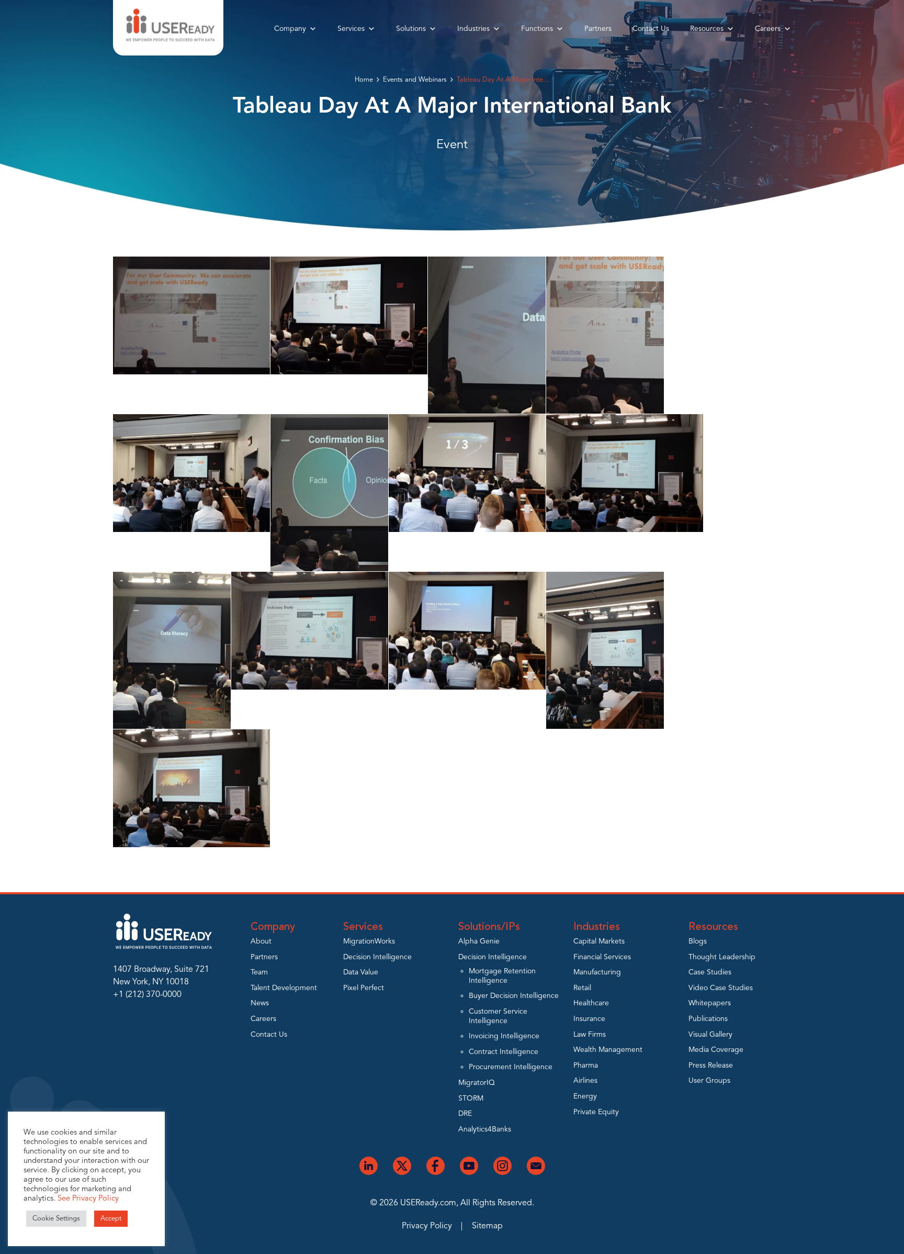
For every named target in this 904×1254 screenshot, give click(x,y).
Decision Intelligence (377, 957)
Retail (582, 988)
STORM (470, 1098)
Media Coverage (715, 1049)
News (260, 1003)
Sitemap (487, 1226)
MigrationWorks (369, 941)
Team (259, 972)
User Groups (709, 1080)
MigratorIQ (476, 1082)
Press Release (710, 1065)
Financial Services (602, 957)
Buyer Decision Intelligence (514, 996)
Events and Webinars (415, 79)
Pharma (585, 1065)
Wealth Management (607, 1049)
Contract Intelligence (503, 1052)
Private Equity (596, 1112)
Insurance (589, 1019)
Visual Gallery (710, 1034)
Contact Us (650, 28)
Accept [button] (110, 1218)
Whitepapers (709, 1003)
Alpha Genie (479, 941)
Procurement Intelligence (510, 1067)
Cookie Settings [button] (56, 1218)
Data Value (360, 972)
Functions (537, 28)
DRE (465, 1113)
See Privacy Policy (88, 1199)
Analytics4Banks (484, 1129)
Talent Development (284, 988)
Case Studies (709, 972)
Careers (768, 28)
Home (364, 79)
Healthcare (591, 1003)
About (261, 941)
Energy (585, 1096)
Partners (598, 28)
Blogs (697, 941)
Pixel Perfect (363, 988)
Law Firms (589, 1034)
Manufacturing (597, 972)
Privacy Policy (427, 1226)
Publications (708, 1019)
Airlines (585, 1080)
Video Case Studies (720, 988)
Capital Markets (599, 941)
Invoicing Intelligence (504, 1036)
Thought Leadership (721, 957)
